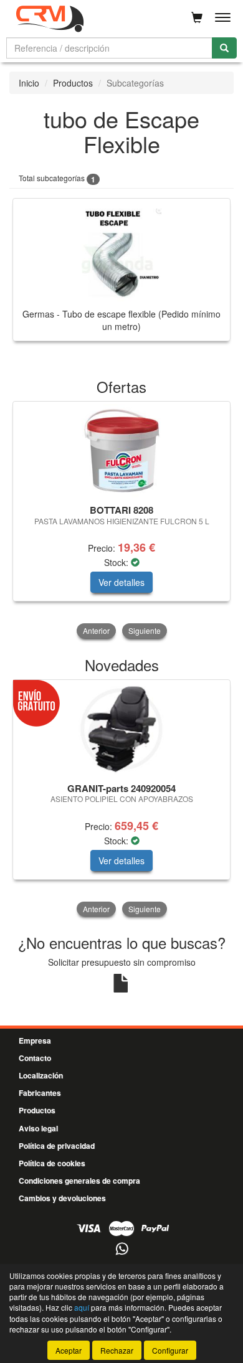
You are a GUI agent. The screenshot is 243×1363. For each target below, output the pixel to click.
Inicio (29, 83)
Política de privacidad (57, 1145)
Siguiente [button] (144, 630)
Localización (41, 1075)
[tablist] (121, 521)
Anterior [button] (96, 630)
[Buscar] (224, 48)
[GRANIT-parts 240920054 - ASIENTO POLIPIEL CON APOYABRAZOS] (121, 729)
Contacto (35, 1058)
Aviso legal (38, 1128)
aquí (81, 1307)
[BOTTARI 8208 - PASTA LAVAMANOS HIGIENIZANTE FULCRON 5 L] (121, 451)
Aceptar (68, 1350)
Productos (73, 83)
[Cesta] (197, 17)
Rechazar (116, 1350)
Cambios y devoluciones (62, 1198)
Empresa (35, 1040)
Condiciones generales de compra (79, 1180)
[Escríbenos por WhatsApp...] (121, 1249)
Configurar (170, 1350)
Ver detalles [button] (121, 582)
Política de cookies (52, 1163)
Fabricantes (40, 1092)
